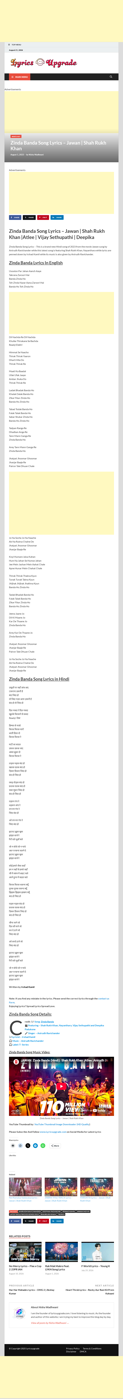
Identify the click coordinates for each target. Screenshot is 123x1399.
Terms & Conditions (92, 1348)
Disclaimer (71, 1351)
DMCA (83, 1351)
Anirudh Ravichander (30, 1211)
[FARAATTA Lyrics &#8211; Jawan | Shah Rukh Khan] (96, 1187)
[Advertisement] (61, 21)
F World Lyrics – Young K (95, 1266)
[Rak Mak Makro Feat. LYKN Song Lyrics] (61, 1252)
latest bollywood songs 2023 (24, 1214)
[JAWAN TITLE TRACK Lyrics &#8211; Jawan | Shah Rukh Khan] (61, 1187)
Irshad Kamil (68, 1211)
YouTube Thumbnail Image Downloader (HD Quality (61, 1124)
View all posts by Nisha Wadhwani (50, 1322)
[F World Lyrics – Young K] (97, 1252)
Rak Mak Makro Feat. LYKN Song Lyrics (57, 1268)
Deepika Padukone (51, 1211)
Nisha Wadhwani (36, 154)
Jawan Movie (83, 1211)
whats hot (16, 136)
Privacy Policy (73, 1348)
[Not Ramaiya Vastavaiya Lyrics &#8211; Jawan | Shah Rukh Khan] (25, 1187)
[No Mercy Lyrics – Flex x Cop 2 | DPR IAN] (25, 1252)
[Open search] (111, 76)
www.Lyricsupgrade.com (53, 1131)
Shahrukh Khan (48, 1214)
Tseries (61, 1214)
